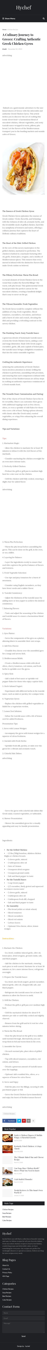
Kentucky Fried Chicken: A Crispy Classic (28, 1147)
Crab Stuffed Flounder (23, 1179)
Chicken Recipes (13, 29)
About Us (5, 1265)
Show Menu (10, 18)
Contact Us (6, 1269)
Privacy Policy (7, 1273)
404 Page (5, 1276)
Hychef (23, 7)
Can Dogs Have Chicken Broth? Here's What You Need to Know (27, 1169)
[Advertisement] (23, 81)
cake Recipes (7, 1220)
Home (4, 29)
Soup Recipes (6, 1213)
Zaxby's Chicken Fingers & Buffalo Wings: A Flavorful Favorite (28, 1136)
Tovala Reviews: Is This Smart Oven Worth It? (28, 1191)
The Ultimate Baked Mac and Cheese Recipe (29, 1158)
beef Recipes (6, 1217)
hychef (27, 1346)
